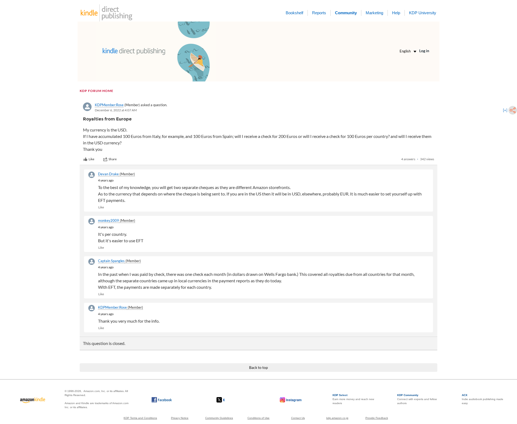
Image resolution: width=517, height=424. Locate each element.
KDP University (422, 12)
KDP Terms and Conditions (140, 417)
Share (113, 159)
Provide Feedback (376, 417)
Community (346, 12)
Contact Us (298, 417)
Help (396, 12)
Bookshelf (294, 12)
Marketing (374, 12)
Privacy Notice (179, 417)
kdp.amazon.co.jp (337, 417)
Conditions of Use (258, 417)
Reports (319, 12)
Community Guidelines (219, 417)
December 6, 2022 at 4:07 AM (116, 110)
